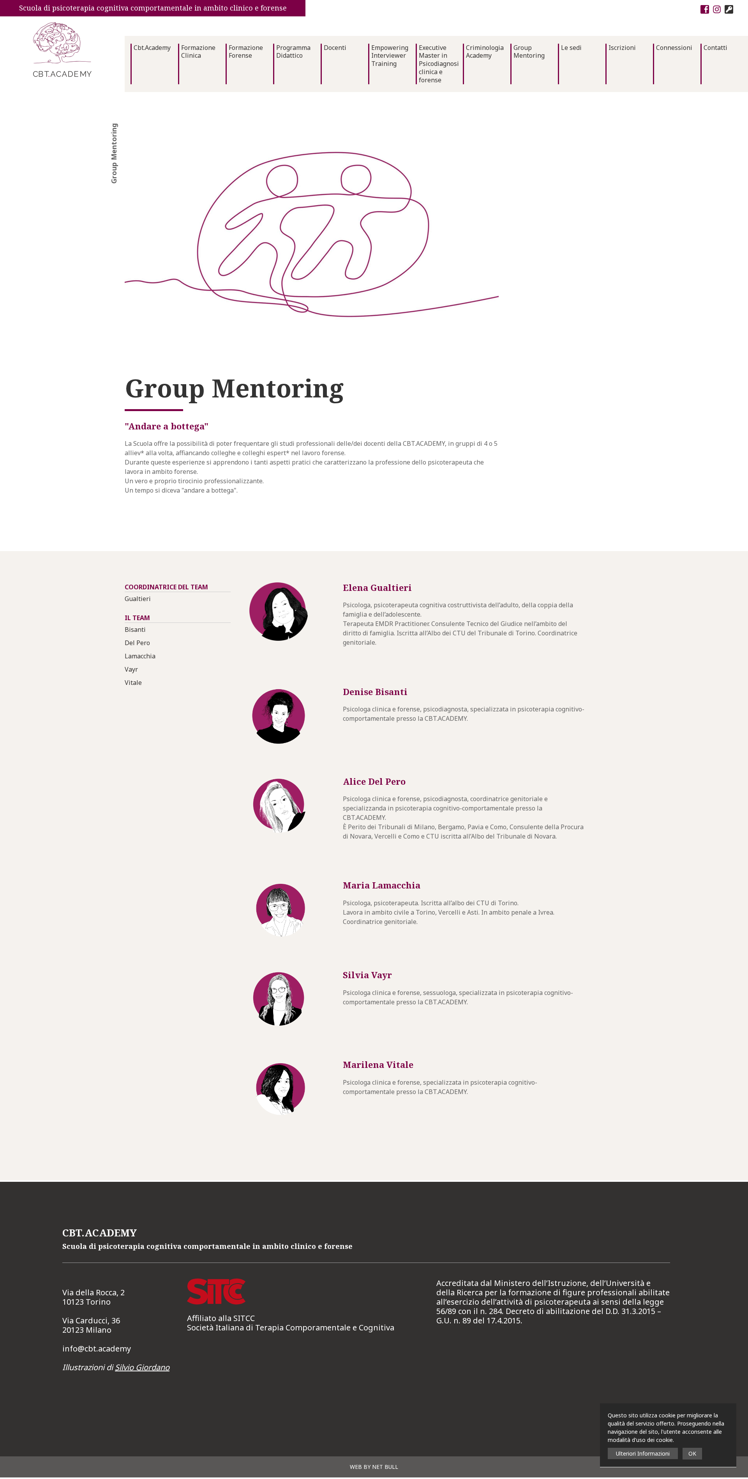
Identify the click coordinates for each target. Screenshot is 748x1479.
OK (692, 1453)
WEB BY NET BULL (374, 1466)
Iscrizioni (622, 48)
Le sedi (571, 48)
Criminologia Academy (485, 52)
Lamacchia (140, 656)
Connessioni (674, 48)
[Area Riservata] (728, 8)
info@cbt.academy (96, 1348)
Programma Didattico (293, 52)
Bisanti (135, 629)
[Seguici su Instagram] (716, 8)
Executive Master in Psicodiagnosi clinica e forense (439, 64)
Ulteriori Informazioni (643, 1453)
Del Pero (137, 642)
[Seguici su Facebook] (704, 8)
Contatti (715, 48)
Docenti (335, 48)
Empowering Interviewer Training (389, 56)
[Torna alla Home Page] (62, 49)
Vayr (131, 669)
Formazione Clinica (198, 52)
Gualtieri (138, 598)
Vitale (133, 682)
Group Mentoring (529, 52)
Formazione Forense (246, 52)
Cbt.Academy (152, 48)
